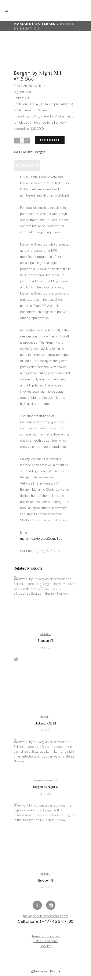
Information (27, 165)
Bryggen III (45, 880)
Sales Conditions (45, 941)
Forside (51, 780)
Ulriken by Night (45, 723)
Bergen (40, 152)
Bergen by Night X (45, 787)
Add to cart (49, 140)
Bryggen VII (46, 641)
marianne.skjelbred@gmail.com (42, 539)
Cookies (45, 946)
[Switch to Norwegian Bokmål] (46, 971)
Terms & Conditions (46, 936)
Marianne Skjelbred (35, 23)
